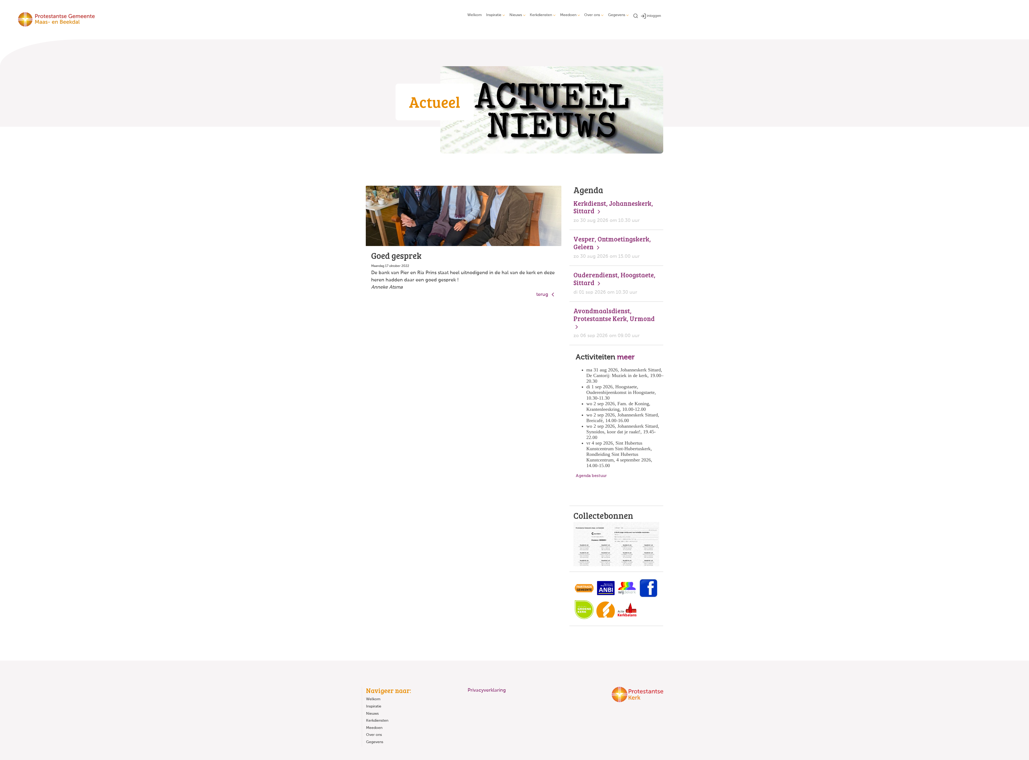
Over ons (592, 15)
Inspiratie (493, 15)
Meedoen (568, 15)
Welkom (474, 15)
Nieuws (515, 15)
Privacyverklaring (487, 690)
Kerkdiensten (541, 15)
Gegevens (616, 15)
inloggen (654, 16)
